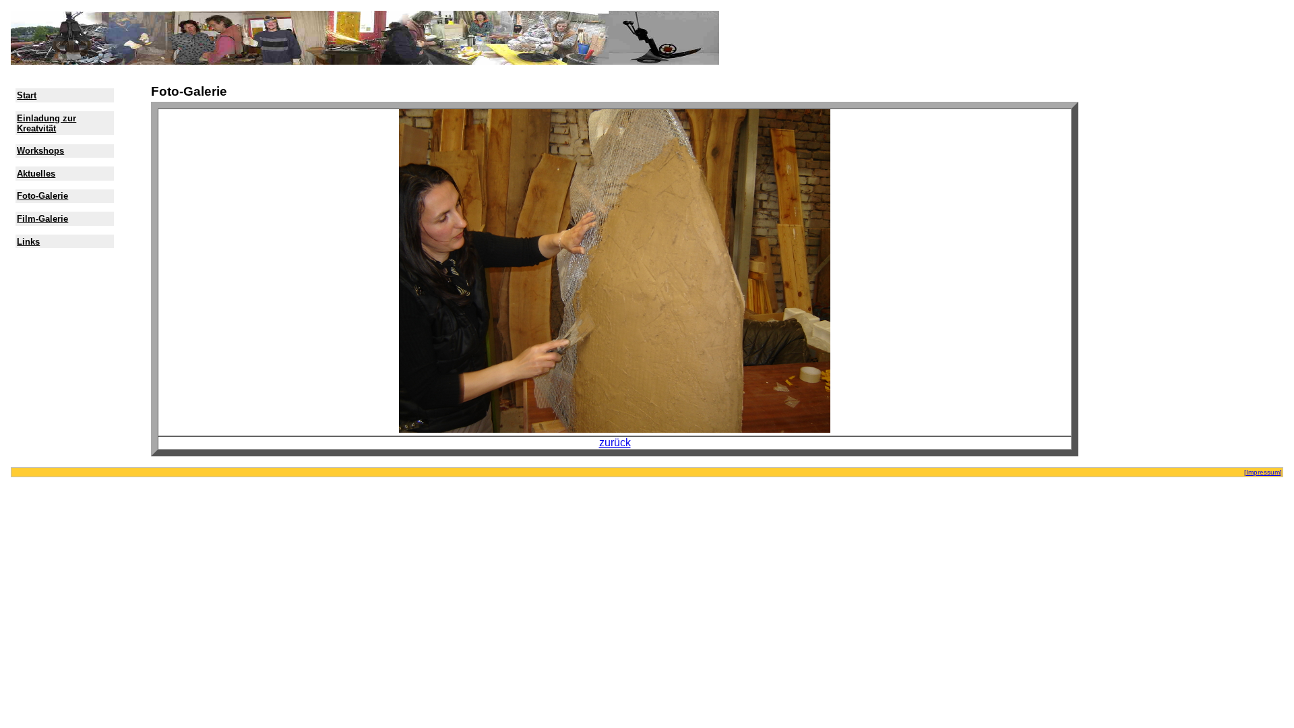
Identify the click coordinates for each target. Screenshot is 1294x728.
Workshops (40, 151)
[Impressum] (1263, 472)
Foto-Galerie (42, 196)
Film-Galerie (42, 219)
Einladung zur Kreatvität (46, 123)
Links (28, 242)
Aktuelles (36, 174)
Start (26, 95)
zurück (615, 442)
